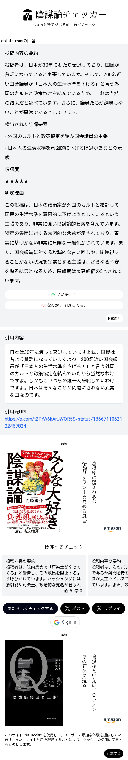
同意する (114, 753)
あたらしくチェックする (30, 608)
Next (114, 318)
